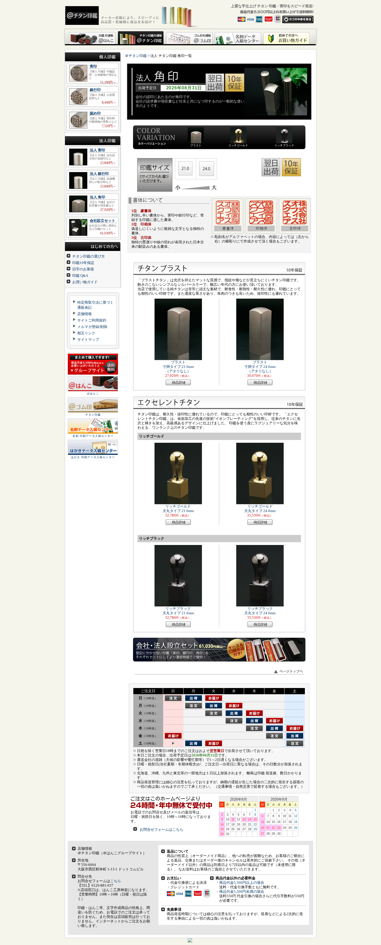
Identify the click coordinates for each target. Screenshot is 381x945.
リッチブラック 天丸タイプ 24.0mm (260, 610)
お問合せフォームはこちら (161, 829)
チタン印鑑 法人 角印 (92, 204)
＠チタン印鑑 (136, 56)
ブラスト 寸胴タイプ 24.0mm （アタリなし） (260, 366)
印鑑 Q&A (80, 275)
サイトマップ (88, 339)
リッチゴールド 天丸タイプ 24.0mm (260, 508)
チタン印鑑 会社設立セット (92, 227)
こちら (115, 881)
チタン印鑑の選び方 (88, 256)
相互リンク (86, 333)
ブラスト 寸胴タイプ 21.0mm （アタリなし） (178, 366)
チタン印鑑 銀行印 (92, 96)
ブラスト (195, 145)
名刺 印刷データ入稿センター (93, 435)
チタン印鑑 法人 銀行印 (92, 180)
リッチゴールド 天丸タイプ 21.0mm (178, 508)
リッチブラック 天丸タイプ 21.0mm (178, 610)
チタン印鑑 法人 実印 (92, 157)
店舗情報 (84, 314)
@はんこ (93, 393)
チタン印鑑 (93, 414)
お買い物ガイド (85, 282)
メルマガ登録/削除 (92, 327)
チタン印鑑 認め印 (92, 120)
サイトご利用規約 (91, 320)
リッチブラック (284, 145)
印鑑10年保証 (83, 263)
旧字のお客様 (83, 269)
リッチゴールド (238, 145)
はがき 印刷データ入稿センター (93, 457)
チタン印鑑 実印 (92, 73)
